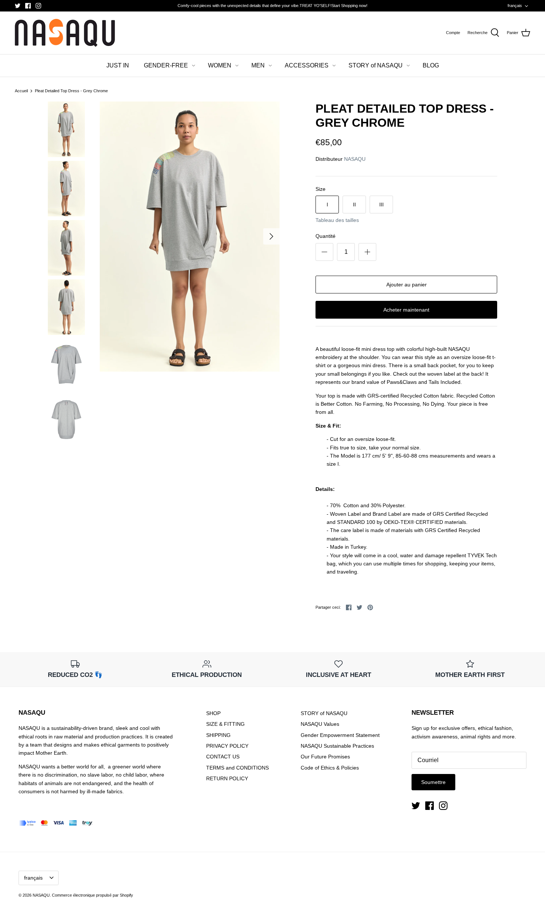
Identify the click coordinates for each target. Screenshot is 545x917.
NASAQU (355, 159)
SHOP (213, 713)
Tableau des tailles (337, 220)
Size (321, 189)
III (381, 204)
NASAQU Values (320, 724)
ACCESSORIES (306, 65)
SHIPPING (218, 735)
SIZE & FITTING (225, 724)
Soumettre (433, 782)
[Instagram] (38, 6)
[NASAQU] (65, 33)
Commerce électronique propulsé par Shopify (92, 895)
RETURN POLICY (227, 778)
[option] (190, 237)
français (515, 5)
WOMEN (219, 65)
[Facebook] (28, 6)
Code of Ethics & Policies (330, 768)
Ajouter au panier (406, 285)
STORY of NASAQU (376, 65)
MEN (258, 65)
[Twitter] (17, 6)
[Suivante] (271, 236)
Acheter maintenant (406, 310)
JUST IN (117, 65)
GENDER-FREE (166, 65)
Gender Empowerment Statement (340, 735)
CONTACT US (223, 757)
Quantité (326, 236)
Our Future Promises (325, 757)
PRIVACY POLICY (227, 746)
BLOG (431, 65)
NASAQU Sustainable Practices (337, 746)
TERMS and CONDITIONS (237, 768)
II (354, 204)
